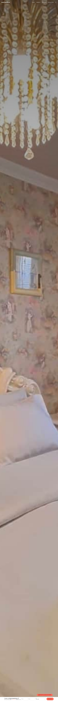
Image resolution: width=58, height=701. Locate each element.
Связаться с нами (51, 2)
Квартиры (38, 2)
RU (55, 2)
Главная (33, 2)
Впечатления (44, 2)
